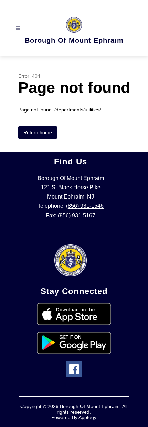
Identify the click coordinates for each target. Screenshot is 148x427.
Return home (37, 132)
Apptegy (87, 417)
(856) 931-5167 (76, 215)
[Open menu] (18, 28)
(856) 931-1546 (85, 206)
